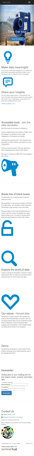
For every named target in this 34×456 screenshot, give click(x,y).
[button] (2, 23)
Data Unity (6, 2)
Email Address (6, 384)
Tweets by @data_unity (8, 103)
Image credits (16, 443)
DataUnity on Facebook (16, 417)
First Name (4, 387)
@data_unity (11, 414)
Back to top (29, 443)
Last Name (4, 389)
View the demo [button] (17, 39)
